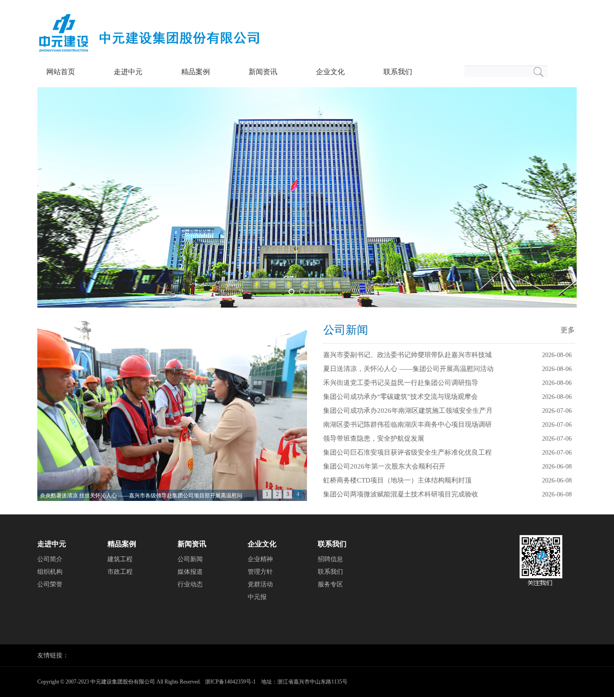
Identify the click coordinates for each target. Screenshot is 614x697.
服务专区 (330, 584)
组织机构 (49, 571)
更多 (568, 330)
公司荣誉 (49, 584)
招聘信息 (330, 559)
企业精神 (260, 559)
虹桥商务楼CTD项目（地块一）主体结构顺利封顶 (397, 480)
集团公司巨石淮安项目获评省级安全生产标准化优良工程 (407, 452)
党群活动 (260, 584)
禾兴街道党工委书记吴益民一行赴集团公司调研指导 (400, 382)
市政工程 (120, 571)
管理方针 (260, 571)
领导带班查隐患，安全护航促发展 (373, 438)
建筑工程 (120, 559)
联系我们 (397, 72)
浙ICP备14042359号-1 (230, 682)
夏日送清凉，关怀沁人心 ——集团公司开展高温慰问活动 (408, 368)
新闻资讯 (263, 72)
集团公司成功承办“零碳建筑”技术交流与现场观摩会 (400, 396)
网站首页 (60, 72)
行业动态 (190, 584)
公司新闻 (345, 330)
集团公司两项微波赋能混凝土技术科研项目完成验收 (400, 494)
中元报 (257, 597)
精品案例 (195, 72)
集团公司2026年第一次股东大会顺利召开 (384, 466)
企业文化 (330, 72)
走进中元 (128, 72)
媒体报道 (190, 571)
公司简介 (49, 559)
